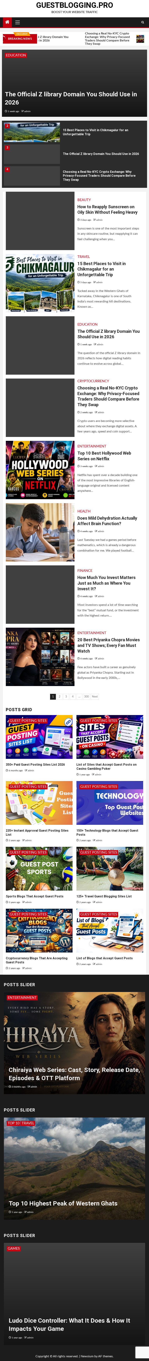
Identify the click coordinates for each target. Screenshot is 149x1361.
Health (84, 511)
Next (95, 696)
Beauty (84, 200)
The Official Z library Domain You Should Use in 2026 (101, 132)
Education (87, 324)
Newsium (87, 1356)
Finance (84, 571)
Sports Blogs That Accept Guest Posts (34, 896)
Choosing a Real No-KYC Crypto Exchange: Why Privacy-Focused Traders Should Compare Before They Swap (79, 38)
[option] (74, 83)
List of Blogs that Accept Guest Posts (104, 958)
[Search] (142, 22)
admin (28, 111)
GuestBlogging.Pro (74, 5)
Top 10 (13, 1123)
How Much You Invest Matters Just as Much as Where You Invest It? (106, 583)
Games (14, 1248)
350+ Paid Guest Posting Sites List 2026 (35, 764)
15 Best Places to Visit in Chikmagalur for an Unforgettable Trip (101, 269)
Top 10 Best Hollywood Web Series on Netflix (95, 175)
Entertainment (91, 446)
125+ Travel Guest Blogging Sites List (104, 896)
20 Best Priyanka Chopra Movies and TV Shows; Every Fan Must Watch (108, 645)
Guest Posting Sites (28, 721)
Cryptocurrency (21, 55)
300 (86, 696)
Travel (83, 257)
